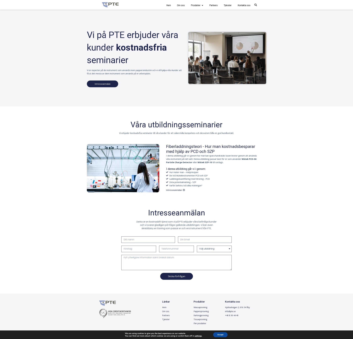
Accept (220, 334)
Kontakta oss (244, 5)
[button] (255, 5)
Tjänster (228, 5)
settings (198, 336)
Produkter (195, 5)
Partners (213, 5)
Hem (168, 5)
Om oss (181, 5)
